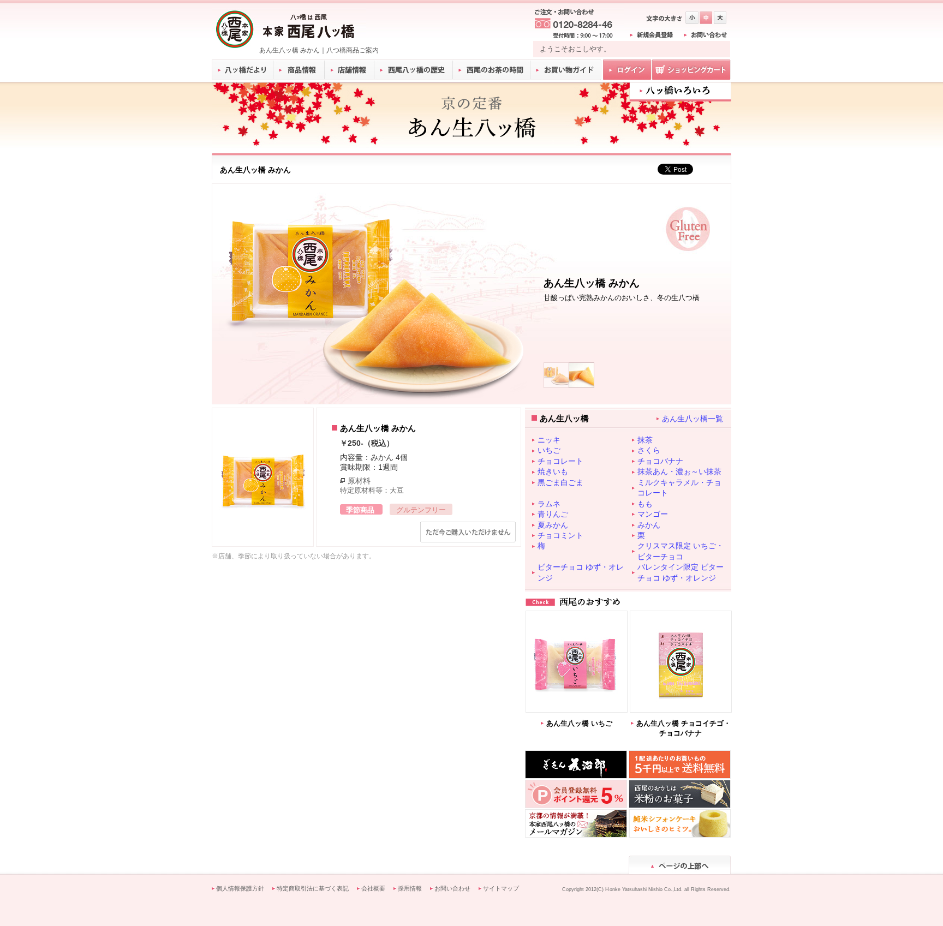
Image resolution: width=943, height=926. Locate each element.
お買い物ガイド (565, 69)
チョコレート (560, 461)
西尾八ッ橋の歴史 (413, 69)
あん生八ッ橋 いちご (579, 723)
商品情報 (299, 69)
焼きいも (553, 471)
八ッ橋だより (242, 69)
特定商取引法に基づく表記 (313, 888)
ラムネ (549, 503)
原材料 (359, 480)
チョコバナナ (660, 461)
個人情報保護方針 (240, 888)
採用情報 (410, 888)
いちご (549, 450)
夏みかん (553, 525)
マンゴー (652, 514)
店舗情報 (349, 69)
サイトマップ (501, 888)
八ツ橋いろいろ (680, 90)
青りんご (553, 514)
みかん (648, 525)
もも (645, 503)
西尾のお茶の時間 (491, 69)
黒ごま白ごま (560, 482)
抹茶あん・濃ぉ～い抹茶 (679, 471)
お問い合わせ (452, 888)
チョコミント (560, 535)
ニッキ (549, 439)
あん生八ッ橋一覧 (692, 418)
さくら (648, 450)
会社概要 (373, 888)
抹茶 (645, 439)
